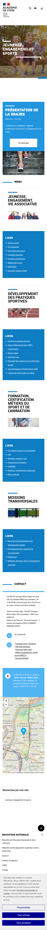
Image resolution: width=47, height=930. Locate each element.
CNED (4, 865)
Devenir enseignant (10, 860)
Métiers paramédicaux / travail (26, 652)
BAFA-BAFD (12, 267)
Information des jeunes (16, 251)
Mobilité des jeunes (15, 263)
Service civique (13, 243)
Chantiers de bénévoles (16, 259)
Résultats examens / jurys (17, 458)
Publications (12, 557)
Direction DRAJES (21, 658)
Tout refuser (23, 915)
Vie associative (13, 247)
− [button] (6, 704)
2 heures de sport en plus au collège (21, 373)
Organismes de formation (17, 462)
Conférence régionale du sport (19, 341)
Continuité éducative (15, 255)
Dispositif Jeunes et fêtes (17, 270)
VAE (9, 454)
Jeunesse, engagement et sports (18, 800)
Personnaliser (23, 907)
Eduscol (5, 855)
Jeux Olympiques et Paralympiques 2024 (23, 369)
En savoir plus (23, 143)
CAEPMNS (12, 466)
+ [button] (6, 700)
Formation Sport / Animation (25, 643)
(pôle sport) (23, 649)
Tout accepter (23, 922)
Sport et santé (13, 353)
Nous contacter (13, 474)
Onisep (5, 870)
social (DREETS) (20, 655)
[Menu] (41, 8)
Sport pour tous (13, 357)
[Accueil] (10, 10)
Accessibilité (35, 8)
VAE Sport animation (22, 646)
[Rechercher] (30, 8)
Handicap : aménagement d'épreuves (21, 470)
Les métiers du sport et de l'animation (21, 450)
